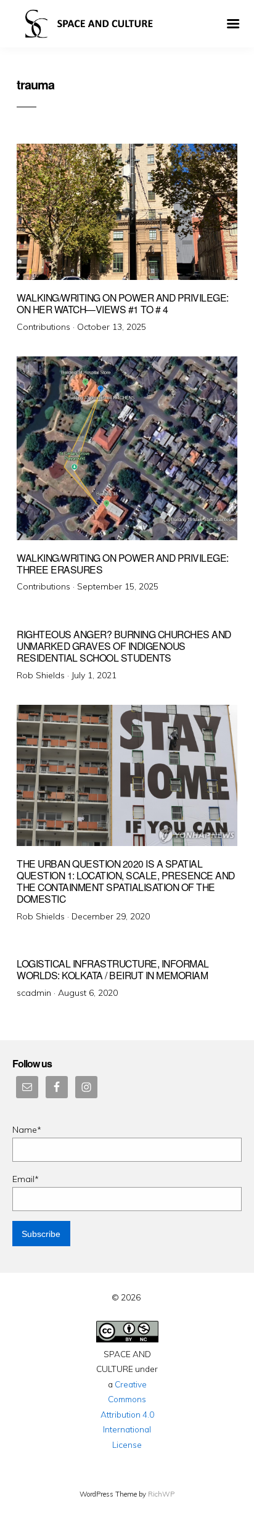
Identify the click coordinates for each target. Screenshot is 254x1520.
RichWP (161, 1494)
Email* (25, 1179)
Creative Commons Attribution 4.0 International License (127, 1414)
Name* (26, 1129)
